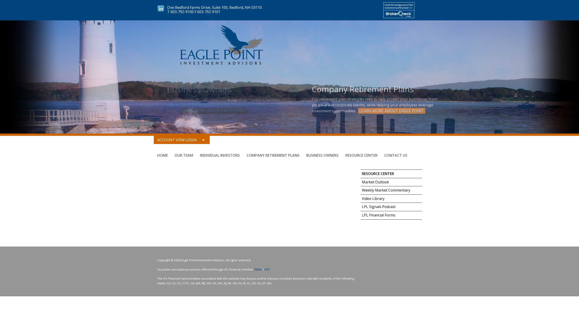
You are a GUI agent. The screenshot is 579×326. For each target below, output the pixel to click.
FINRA (258, 269)
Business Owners (322, 155)
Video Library (373, 198)
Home (162, 155)
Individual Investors (220, 155)
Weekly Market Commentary (386, 190)
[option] (289, 77)
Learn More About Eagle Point (213, 110)
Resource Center (361, 155)
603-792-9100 (182, 11)
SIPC (267, 269)
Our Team (184, 155)
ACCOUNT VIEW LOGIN (177, 139)
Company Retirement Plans (273, 155)
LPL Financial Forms (378, 215)
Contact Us (395, 155)
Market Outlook (375, 182)
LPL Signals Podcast (379, 206)
